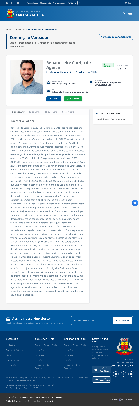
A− (76, 3)
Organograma (12, 360)
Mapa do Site (45, 3)
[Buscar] (124, 13)
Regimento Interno (14, 350)
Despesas (39, 355)
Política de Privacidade (14, 401)
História (9, 355)
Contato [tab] (36, 112)
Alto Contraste (59, 3)
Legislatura (11, 345)
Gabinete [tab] (53, 112)
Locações (39, 360)
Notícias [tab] (69, 112)
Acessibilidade (32, 3)
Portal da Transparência (46, 345)
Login (130, 3)
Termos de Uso (34, 401)
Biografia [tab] (19, 112)
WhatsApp (74, 99)
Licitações (39, 350)
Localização (11, 365)
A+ (80, 3)
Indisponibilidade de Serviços (44, 366)
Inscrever (121, 320)
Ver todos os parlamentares (116, 36)
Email (55, 99)
